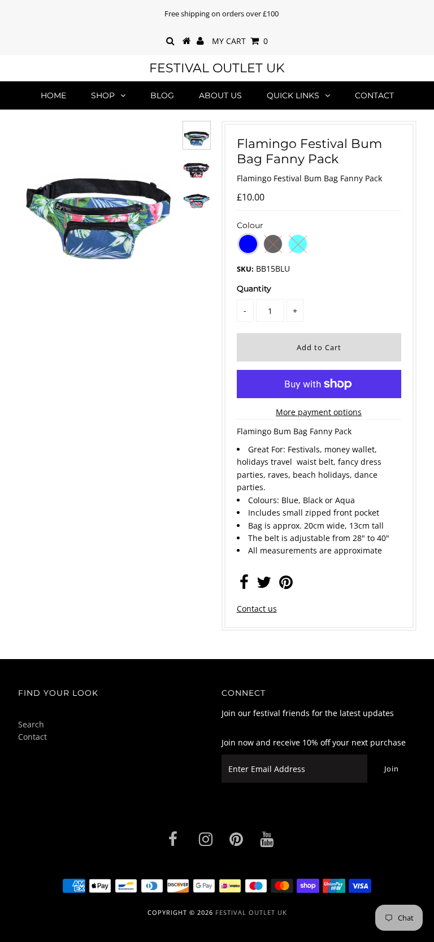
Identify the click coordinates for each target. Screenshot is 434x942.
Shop (103, 95)
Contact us (257, 608)
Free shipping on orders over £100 (221, 13)
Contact (374, 95)
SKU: (245, 269)
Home (53, 95)
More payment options (319, 412)
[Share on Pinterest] (286, 584)
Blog (162, 95)
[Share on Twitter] (264, 584)
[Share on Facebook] (244, 584)
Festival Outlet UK (217, 68)
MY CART (240, 41)
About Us (220, 95)
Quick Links (293, 95)
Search (31, 724)
